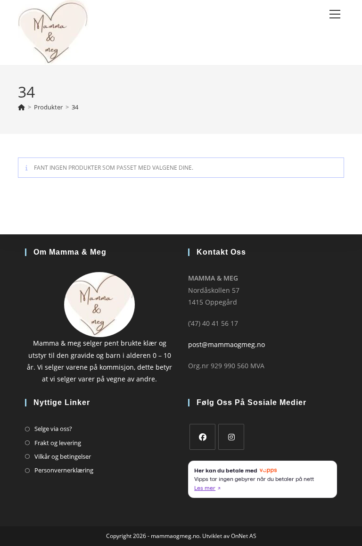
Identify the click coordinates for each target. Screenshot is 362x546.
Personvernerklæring (63, 470)
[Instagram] (231, 437)
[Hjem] (21, 107)
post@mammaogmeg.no (226, 344)
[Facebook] (202, 437)
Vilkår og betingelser (62, 456)
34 (75, 107)
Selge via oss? (53, 428)
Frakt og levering (57, 442)
